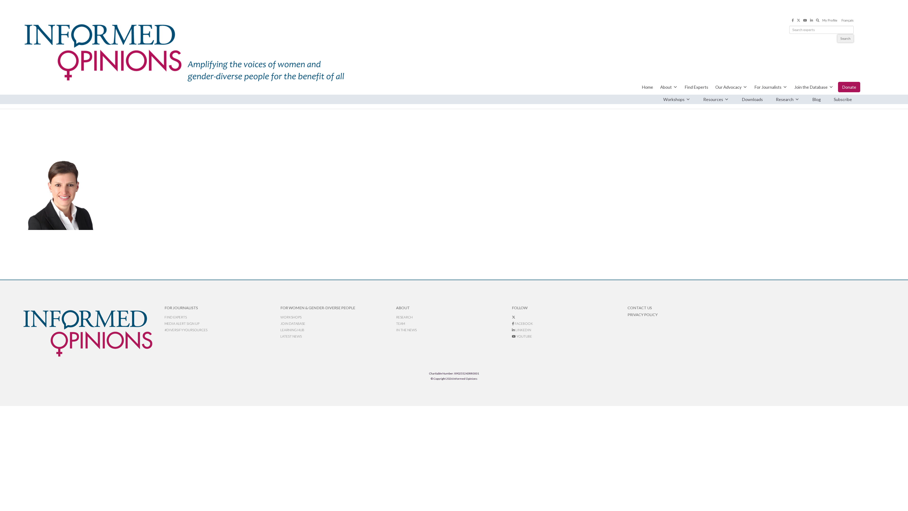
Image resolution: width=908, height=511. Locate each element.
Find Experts (696, 87)
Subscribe (843, 99)
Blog (816, 99)
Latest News (291, 336)
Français (848, 20)
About (666, 87)
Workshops (674, 99)
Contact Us (640, 307)
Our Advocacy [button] (728, 87)
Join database (292, 324)
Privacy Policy (643, 314)
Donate (849, 87)
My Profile (829, 20)
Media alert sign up (182, 324)
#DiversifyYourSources (186, 330)
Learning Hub (292, 330)
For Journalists (767, 87)
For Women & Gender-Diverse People (317, 307)
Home (647, 87)
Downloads (752, 99)
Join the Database (811, 87)
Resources (713, 99)
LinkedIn (523, 330)
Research (785, 99)
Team (400, 324)
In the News (406, 330)
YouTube (524, 336)
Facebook (523, 324)
